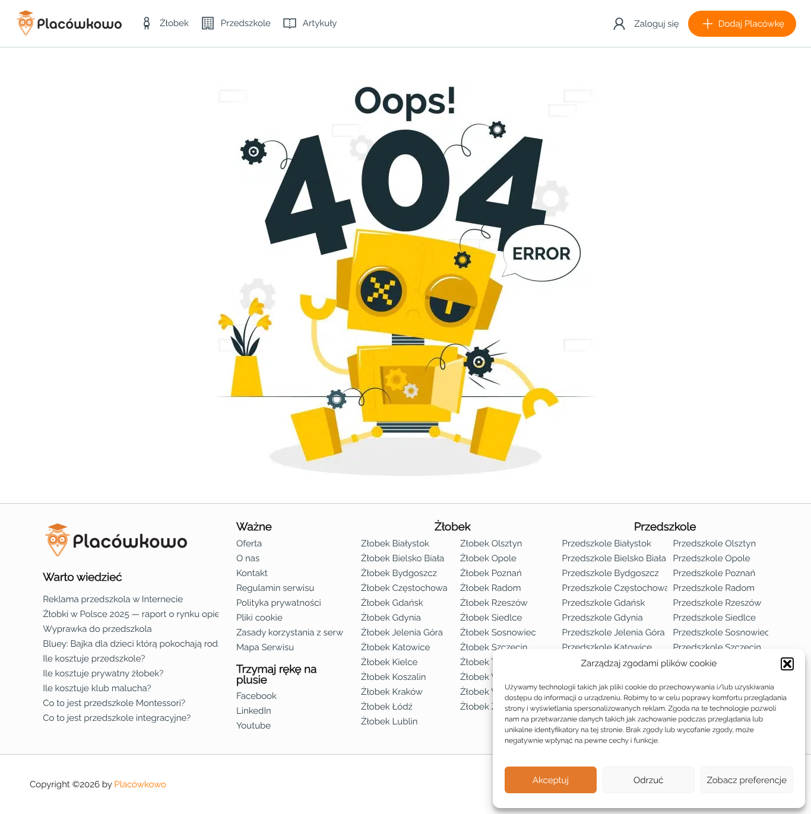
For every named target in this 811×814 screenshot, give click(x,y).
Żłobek (453, 526)
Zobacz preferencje (747, 780)
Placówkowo (140, 784)
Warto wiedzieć (82, 577)
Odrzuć (648, 780)
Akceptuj (551, 780)
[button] (787, 664)
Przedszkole (665, 526)
